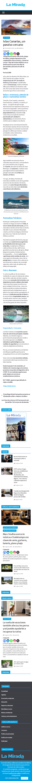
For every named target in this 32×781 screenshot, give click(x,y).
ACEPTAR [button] (24, 778)
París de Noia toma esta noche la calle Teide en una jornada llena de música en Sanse (21, 568)
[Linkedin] (8, 53)
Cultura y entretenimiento (10, 527)
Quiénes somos (5, 727)
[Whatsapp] (11, 53)
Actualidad (6, 37)
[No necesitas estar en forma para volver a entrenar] (6, 460)
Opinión (3, 695)
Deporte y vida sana (7, 705)
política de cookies (15, 773)
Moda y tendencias (6, 712)
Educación (4, 702)
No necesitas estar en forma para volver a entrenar (20, 458)
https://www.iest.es (9, 386)
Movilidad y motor (6, 709)
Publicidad (4, 741)
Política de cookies (6, 737)
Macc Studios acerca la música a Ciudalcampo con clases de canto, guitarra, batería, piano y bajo (16, 539)
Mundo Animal (7, 618)
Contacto (4, 730)
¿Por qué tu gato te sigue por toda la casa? (21, 662)
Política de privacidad (7, 734)
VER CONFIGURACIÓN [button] (12, 778)
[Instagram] (14, 53)
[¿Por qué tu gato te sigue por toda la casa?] (6, 664)
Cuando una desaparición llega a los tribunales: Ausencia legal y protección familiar (21, 494)
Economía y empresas (7, 698)
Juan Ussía (16, 635)
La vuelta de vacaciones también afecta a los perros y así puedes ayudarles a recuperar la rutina (16, 627)
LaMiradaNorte (20, 48)
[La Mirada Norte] (12, 753)
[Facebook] (4, 53)
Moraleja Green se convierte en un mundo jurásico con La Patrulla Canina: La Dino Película (20, 581)
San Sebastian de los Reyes (10, 530)
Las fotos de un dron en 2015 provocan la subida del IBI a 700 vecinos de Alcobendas (15, 401)
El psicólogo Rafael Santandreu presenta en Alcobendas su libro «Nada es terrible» (16, 395)
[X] (18, 53)
